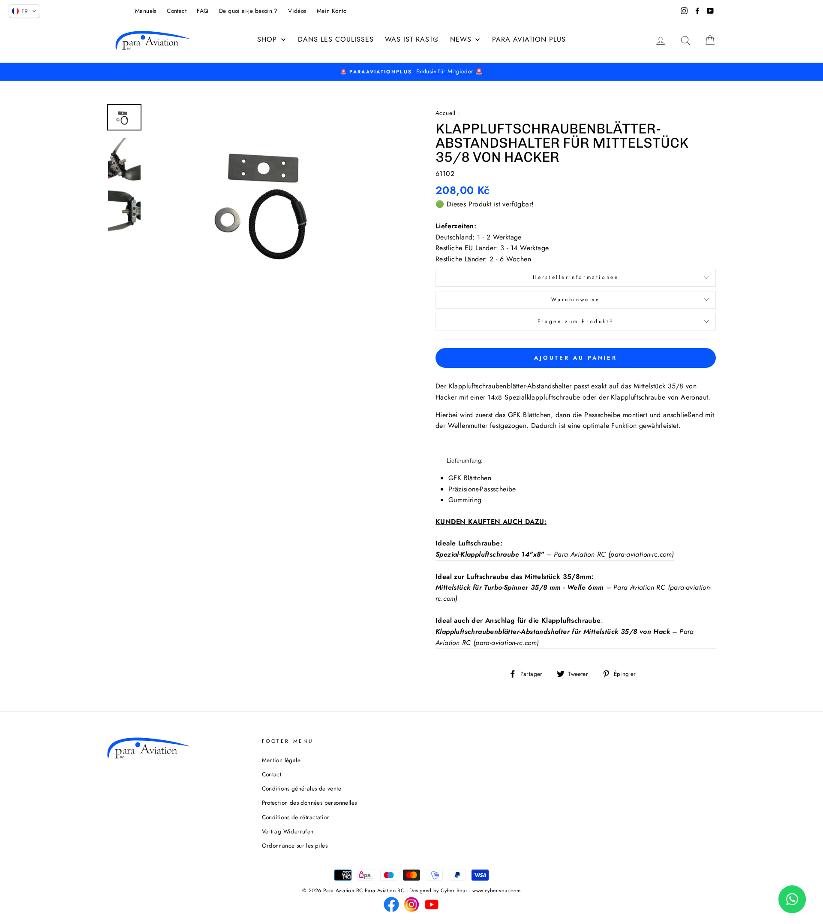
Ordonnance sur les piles (295, 845)
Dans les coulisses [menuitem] (336, 39)
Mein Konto (331, 10)
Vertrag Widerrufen (288, 831)
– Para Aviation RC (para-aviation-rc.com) (555, 554)
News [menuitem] (461, 39)
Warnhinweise (575, 299)
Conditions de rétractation (296, 817)
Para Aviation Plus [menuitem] (529, 39)
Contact (176, 10)
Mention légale (281, 760)
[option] (411, 71)
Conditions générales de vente (302, 788)
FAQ (202, 10)
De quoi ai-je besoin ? (248, 10)
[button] (24, 11)
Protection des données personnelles (309, 802)
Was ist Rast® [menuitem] (412, 39)
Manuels (145, 10)
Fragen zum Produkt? (576, 321)
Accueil (446, 113)
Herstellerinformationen (576, 277)
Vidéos (297, 10)
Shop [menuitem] (267, 39)
